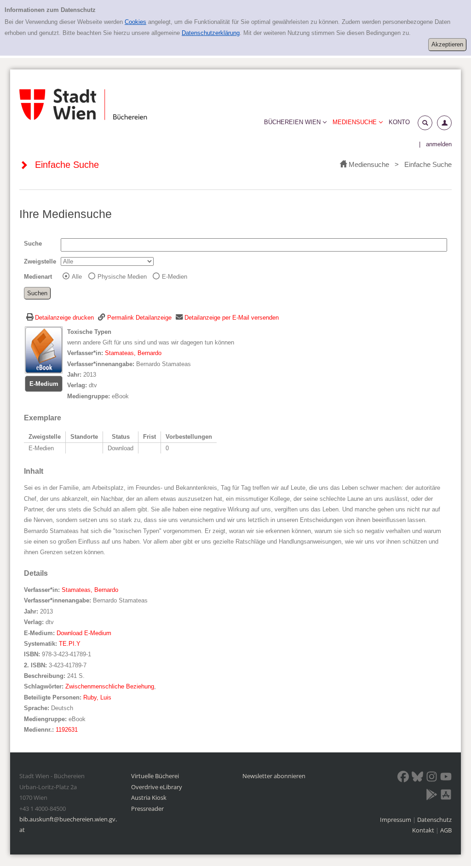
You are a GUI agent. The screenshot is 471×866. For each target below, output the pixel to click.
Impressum (396, 819)
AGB (446, 830)
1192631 (67, 729)
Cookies (135, 21)
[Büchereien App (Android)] (431, 796)
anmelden (439, 144)
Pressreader (147, 808)
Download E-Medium (84, 633)
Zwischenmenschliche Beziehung (109, 686)
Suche (33, 243)
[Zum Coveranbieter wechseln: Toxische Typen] (44, 349)
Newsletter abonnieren (273, 776)
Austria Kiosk (149, 797)
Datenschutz (434, 819)
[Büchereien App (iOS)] (446, 796)
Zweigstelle (40, 261)
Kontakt (423, 830)
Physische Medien (122, 276)
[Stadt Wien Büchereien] (83, 104)
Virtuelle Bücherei (155, 776)
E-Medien (174, 276)
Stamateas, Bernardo (133, 353)
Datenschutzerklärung (211, 32)
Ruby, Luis (97, 697)
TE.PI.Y (69, 643)
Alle (77, 276)
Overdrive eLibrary (156, 787)
